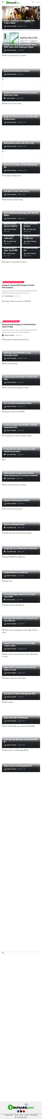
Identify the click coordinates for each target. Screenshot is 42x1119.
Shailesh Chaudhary (11, 26)
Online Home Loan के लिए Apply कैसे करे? (18, 766)
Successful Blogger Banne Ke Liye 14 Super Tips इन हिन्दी (11, 248)
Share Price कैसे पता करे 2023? (14, 524)
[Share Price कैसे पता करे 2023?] (21, 519)
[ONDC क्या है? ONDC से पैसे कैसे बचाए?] (21, 712)
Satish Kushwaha (11, 98)
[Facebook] (18, 1111)
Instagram (11, 282)
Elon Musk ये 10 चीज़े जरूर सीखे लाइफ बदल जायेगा (19, 694)
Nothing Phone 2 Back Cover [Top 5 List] (19, 143)
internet (20, 282)
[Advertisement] (21, 861)
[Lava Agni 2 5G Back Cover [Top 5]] (21, 185)
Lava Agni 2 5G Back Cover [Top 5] (16, 191)
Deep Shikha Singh (31, 229)
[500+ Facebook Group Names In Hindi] (21, 397)
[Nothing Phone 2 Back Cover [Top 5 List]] (21, 137)
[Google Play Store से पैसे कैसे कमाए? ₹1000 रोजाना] (21, 543)
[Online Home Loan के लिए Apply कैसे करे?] (21, 760)
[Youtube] (24, 1111)
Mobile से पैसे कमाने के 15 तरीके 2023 (16, 572)
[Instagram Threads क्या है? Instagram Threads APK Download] (19, 271)
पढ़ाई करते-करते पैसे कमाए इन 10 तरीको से (16, 71)
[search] (33, 2)
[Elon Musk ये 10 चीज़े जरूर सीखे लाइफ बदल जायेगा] (21, 688)
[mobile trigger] (3, 2)
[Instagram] (21, 1111)
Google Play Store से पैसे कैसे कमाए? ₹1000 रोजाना (10, 235)
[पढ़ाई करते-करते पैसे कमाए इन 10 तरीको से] (21, 65)
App (5, 282)
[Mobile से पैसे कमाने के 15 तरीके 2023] (21, 567)
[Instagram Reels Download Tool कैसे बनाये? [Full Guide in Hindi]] (19, 310)
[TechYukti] (13, 2)
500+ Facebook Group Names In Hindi (17, 403)
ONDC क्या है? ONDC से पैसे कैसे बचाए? (16, 718)
